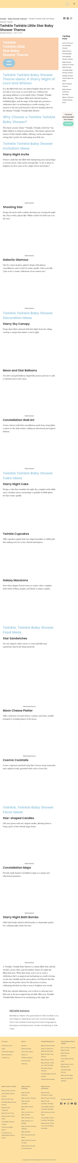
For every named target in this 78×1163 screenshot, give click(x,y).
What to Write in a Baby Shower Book (68, 99)
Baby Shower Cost (27, 1118)
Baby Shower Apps (67, 1075)
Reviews (24, 1046)
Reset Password (7, 1055)
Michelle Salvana (19, 1010)
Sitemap (24, 1064)
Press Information (27, 1052)
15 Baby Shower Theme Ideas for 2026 (68, 78)
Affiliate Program (27, 1058)
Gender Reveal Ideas (48, 1079)
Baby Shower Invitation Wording (66, 91)
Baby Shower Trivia (8, 1113)
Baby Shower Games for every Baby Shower (68, 64)
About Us (24, 1055)
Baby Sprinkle (25, 1132)
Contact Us (5, 1058)
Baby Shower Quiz (7, 1099)
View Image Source (29, 706)
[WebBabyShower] (3, 4)
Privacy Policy (25, 1061)
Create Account (7, 1046)
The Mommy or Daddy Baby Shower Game (8, 1135)
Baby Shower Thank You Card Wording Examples (47, 1125)
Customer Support (8, 1052)
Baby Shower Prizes (47, 1060)
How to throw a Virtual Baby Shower (67, 45)
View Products (29, 203)
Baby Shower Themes (28, 1098)
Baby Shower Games (48, 1046)
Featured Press (26, 1049)
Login (3, 1049)
